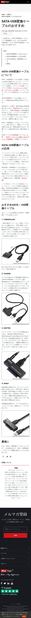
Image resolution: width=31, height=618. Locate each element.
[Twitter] (5, 583)
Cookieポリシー (12, 614)
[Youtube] (12, 583)
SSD (26, 79)
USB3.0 (16, 110)
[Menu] (28, 2)
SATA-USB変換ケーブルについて (17, 54)
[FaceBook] (1, 583)
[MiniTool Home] (5, 2)
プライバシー (13, 604)
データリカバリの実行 (11, 90)
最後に (9, 63)
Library (9, 14)
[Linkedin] (8, 583)
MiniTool (10, 100)
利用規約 (19, 604)
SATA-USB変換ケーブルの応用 (16, 56)
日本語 (5, 33)
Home (3, 14)
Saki (6, 31)
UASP (15, 108)
